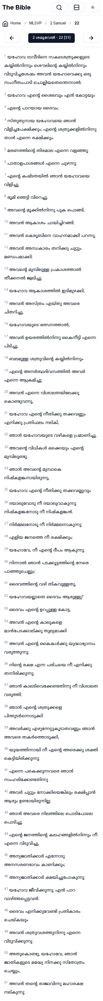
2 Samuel (58, 23)
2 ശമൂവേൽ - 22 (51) (51, 38)
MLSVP (35, 23)
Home (16, 23)
